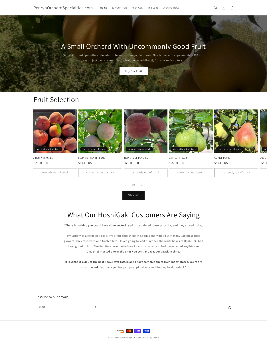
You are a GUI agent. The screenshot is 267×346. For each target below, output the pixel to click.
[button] (216, 8)
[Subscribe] (95, 307)
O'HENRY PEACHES (43, 157)
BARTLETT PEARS (178, 157)
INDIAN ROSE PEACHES (136, 157)
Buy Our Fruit (133, 71)
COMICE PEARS (222, 157)
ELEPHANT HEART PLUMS (91, 157)
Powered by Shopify (150, 338)
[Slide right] (141, 185)
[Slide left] (126, 185)
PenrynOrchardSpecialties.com (128, 338)
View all (133, 195)
